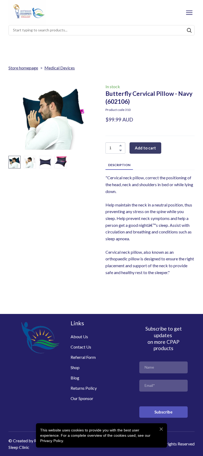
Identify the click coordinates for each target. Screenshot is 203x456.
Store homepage (23, 67)
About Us (79, 336)
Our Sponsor (82, 398)
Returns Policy (84, 388)
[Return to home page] (27, 12)
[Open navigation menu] (189, 12)
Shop (75, 367)
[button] (189, 30)
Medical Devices (59, 67)
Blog (75, 377)
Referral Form (83, 357)
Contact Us (81, 346)
